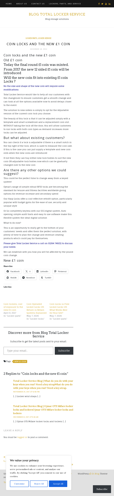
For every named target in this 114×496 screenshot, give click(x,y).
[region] (38, 473)
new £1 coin (20, 361)
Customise (19, 483)
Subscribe (64, 350)
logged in (22, 437)
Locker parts (31, 38)
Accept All (58, 483)
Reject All (39, 483)
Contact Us (38, 4)
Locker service (44, 38)
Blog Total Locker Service (57, 14)
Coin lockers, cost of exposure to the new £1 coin (13, 307)
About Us (21, 4)
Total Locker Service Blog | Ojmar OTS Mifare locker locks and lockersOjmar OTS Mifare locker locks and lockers (43, 410)
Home (9, 4)
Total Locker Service (27, 243)
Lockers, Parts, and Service (65, 4)
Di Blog (95, 473)
